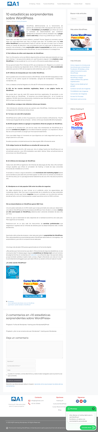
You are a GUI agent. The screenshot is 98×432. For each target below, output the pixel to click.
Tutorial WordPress (48, 4)
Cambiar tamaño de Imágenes (80, 88)
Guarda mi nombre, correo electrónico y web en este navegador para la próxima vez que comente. (35, 375)
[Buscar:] (79, 19)
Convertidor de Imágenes (78, 94)
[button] (93, 408)
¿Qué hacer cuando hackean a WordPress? (19, 304)
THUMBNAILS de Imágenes (79, 91)
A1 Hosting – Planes (34, 4)
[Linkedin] (84, 401)
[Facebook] (77, 401)
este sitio (34, 255)
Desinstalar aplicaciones (78, 99)
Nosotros (87, 4)
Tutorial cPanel (78, 4)
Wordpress (11, 301)
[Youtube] (81, 401)
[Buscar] (90, 19)
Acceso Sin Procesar (76, 96)
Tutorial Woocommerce (64, 4)
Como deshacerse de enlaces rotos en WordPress (21, 303)
